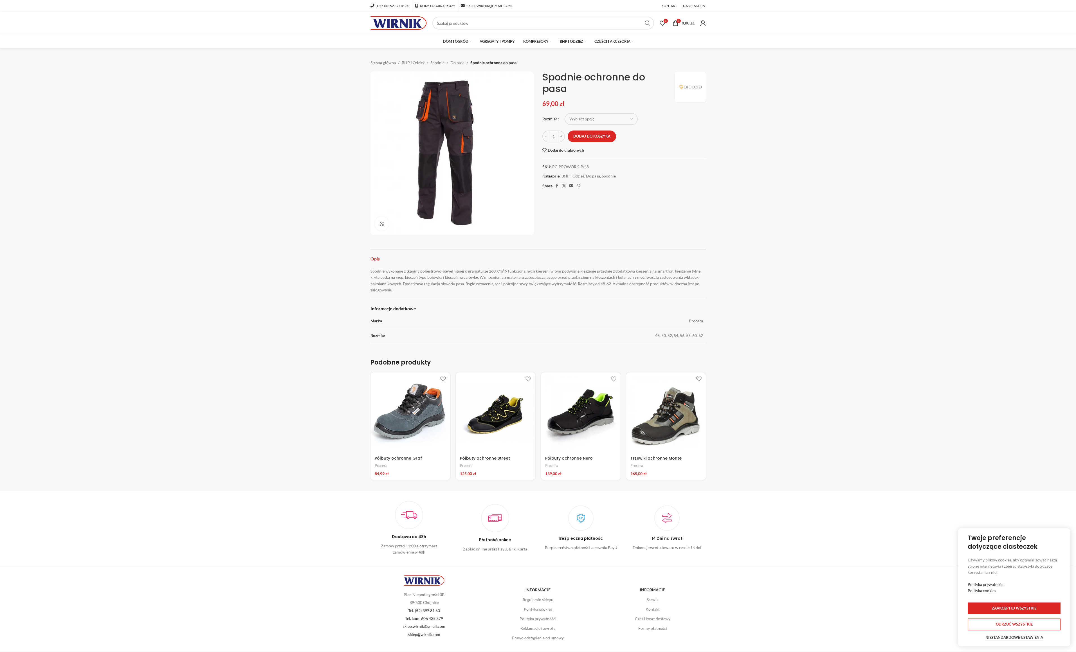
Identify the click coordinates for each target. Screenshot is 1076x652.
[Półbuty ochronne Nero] (581, 412)
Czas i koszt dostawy (652, 618)
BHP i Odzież (413, 62)
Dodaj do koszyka (591, 136)
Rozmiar (549, 118)
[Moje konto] (703, 23)
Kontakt (653, 609)
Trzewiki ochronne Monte (656, 458)
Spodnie (437, 62)
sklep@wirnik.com (424, 634)
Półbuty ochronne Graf (398, 458)
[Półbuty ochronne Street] (495, 412)
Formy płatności (652, 628)
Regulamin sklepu (538, 599)
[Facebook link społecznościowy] (557, 186)
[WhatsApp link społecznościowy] (578, 186)
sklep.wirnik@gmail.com (424, 626)
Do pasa (457, 62)
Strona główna (383, 62)
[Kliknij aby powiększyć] (382, 224)
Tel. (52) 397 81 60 (424, 610)
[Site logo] (398, 22)
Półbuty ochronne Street (485, 458)
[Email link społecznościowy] (571, 186)
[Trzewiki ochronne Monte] (666, 412)
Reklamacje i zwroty (537, 628)
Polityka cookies (538, 609)
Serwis (652, 599)
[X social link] (564, 186)
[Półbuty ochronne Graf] (410, 412)
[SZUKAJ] (647, 23)
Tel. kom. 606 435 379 (424, 618)
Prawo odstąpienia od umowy (538, 637)
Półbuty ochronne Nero (569, 458)
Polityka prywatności (538, 618)
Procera (381, 465)
